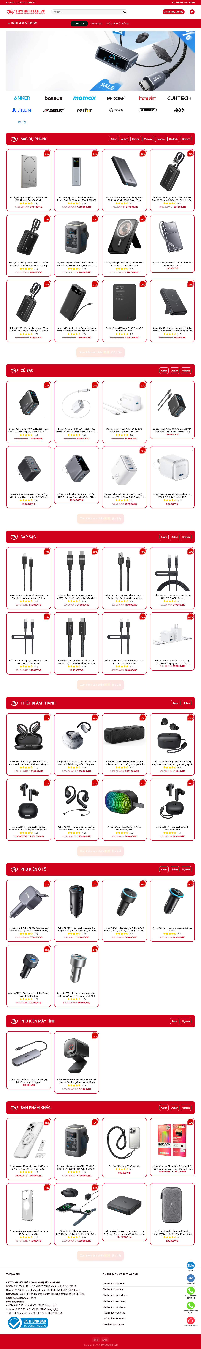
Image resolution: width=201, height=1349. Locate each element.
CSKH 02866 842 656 (191, 1325)
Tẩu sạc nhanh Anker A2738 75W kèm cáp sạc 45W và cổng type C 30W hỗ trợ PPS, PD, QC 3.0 (28, 929)
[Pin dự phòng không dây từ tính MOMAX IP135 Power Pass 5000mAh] (29, 171)
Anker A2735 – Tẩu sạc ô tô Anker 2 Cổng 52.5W (172, 929)
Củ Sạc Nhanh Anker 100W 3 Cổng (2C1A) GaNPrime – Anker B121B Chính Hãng (172, 430)
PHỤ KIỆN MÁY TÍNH (38, 1021)
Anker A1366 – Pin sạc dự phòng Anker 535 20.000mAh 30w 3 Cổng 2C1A (124, 198)
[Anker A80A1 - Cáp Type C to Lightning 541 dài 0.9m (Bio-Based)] (172, 569)
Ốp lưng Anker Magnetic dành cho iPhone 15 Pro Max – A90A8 (29, 1232)
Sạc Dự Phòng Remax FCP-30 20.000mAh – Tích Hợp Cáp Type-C (172, 264)
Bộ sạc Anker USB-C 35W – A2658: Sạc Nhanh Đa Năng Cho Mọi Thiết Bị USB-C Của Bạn (76, 430)
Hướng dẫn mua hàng (114, 1312)
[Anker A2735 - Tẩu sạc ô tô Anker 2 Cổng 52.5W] (172, 902)
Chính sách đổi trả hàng (115, 1295)
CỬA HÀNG (96, 23)
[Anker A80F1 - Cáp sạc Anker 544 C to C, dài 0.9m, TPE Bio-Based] (29, 635)
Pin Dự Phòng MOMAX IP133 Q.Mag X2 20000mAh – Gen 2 (124, 329)
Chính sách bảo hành (114, 1283)
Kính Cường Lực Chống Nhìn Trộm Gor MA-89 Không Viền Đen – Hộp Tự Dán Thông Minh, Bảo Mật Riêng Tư (172, 1167)
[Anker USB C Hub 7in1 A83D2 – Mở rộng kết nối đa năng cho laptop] (29, 1054)
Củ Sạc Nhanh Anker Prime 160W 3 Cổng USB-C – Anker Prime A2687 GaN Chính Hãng (76, 496)
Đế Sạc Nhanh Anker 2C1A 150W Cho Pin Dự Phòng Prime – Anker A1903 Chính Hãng (124, 1232)
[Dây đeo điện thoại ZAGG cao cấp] (124, 1140)
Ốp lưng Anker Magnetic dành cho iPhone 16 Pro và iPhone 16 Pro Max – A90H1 (29, 1167)
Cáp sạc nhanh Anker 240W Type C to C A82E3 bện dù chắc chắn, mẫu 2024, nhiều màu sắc (76, 597)
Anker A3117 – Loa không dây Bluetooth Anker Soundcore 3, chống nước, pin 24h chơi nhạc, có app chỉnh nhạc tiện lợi (124, 763)
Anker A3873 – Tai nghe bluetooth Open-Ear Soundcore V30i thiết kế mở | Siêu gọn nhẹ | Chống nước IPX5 (28, 763)
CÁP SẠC (28, 537)
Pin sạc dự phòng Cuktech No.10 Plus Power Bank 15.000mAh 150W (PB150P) (76, 198)
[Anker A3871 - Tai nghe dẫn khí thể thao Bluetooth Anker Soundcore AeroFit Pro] (76, 801)
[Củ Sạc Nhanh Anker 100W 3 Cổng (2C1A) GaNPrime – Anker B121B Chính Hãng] (172, 403)
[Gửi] (124, 11)
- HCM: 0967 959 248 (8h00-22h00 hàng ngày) (31, 1305)
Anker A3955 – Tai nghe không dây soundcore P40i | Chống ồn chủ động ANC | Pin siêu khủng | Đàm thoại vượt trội (29, 828)
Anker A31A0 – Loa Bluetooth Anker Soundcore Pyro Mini (124, 828)
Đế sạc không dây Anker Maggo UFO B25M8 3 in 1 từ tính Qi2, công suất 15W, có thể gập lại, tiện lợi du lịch (76, 1233)
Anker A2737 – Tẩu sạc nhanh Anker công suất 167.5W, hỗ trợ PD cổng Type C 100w (76, 994)
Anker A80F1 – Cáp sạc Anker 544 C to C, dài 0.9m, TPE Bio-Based (28, 662)
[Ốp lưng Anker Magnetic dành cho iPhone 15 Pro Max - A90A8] (29, 1205)
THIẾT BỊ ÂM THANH (38, 703)
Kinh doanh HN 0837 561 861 (191, 1312)
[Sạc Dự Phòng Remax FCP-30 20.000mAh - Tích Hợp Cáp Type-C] (172, 237)
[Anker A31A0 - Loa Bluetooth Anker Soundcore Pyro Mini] (124, 801)
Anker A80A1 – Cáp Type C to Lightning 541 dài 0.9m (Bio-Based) (172, 596)
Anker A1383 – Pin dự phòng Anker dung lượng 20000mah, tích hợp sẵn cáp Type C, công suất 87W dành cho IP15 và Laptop (76, 329)
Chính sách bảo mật (113, 1289)
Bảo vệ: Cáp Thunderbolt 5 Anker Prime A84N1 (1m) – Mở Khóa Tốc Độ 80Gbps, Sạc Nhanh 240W (76, 662)
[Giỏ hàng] (192, 11)
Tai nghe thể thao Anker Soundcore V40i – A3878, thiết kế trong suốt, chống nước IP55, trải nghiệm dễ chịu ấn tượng (76, 763)
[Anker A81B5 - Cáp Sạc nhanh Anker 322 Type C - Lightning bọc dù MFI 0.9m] (29, 569)
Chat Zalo (191, 1270)
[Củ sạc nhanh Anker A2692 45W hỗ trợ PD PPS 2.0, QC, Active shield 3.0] (172, 468)
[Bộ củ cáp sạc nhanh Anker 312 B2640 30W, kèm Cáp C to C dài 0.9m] (124, 403)
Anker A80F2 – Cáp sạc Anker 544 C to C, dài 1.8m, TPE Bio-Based (124, 662)
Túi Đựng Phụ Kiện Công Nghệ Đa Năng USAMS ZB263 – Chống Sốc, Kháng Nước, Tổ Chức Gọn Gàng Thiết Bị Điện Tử (172, 1233)
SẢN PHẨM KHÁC (36, 1107)
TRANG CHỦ (79, 23)
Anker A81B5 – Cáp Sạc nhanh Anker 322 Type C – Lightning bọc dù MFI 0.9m (28, 596)
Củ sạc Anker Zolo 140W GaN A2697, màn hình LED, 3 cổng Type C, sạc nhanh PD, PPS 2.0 (28, 430)
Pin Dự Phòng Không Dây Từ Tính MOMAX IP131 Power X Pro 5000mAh (124, 264)
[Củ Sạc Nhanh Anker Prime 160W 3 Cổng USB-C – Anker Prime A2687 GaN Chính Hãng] (76, 468)
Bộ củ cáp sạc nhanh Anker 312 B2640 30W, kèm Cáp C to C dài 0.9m (124, 430)
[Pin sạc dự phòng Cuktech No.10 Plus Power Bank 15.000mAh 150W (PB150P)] (76, 171)
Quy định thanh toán (113, 1324)
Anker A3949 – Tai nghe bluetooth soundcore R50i (172, 828)
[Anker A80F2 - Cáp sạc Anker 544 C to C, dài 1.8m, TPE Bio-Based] (124, 635)
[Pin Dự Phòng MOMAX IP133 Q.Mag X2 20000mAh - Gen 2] (124, 302)
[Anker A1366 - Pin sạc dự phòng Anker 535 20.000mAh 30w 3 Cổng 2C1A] (124, 171)
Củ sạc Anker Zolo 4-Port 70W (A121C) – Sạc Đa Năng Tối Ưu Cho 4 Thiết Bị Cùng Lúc (124, 495)
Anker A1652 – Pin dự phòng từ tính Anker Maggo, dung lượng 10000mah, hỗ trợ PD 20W (172, 329)
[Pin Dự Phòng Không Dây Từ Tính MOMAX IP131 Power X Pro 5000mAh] (124, 237)
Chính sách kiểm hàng (114, 1307)
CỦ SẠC (27, 370)
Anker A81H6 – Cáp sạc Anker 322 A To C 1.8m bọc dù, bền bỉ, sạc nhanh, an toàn (124, 596)
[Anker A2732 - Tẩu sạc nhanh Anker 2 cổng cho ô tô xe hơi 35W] (29, 967)
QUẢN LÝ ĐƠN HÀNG (117, 23)
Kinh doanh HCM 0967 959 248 (191, 1297)
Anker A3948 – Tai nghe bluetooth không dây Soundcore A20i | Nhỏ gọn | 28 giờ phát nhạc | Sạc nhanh (172, 763)
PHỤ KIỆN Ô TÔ (33, 869)
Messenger (191, 1283)
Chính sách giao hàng (114, 1301)
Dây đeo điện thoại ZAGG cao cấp (124, 1166)
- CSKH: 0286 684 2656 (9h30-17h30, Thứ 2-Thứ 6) (34, 1313)
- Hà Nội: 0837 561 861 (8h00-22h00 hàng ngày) (32, 1309)
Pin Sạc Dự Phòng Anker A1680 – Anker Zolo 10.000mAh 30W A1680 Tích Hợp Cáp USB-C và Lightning (172, 199)
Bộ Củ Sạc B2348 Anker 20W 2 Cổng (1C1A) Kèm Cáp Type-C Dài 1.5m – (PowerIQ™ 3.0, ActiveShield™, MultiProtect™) (172, 662)
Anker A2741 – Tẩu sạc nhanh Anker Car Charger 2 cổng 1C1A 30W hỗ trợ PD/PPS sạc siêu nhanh (76, 929)
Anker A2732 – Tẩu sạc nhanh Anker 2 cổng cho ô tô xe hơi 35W (28, 994)
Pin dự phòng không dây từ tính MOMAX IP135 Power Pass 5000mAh (28, 198)
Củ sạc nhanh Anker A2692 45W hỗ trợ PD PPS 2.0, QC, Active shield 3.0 (172, 495)
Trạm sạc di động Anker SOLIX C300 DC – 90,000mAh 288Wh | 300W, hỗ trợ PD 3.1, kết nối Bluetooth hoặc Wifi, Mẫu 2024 (76, 264)
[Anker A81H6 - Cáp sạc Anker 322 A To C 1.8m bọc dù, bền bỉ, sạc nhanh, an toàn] (124, 569)
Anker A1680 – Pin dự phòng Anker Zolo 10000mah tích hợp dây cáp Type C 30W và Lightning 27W (28, 329)
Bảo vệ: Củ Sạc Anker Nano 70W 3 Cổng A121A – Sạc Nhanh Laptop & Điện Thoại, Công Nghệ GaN (28, 496)
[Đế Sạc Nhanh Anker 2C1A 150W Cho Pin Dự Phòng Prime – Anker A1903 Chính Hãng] (124, 1205)
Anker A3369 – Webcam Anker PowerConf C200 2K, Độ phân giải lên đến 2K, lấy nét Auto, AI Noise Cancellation (77, 1081)
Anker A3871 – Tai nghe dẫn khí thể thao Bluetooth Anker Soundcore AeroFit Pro (76, 828)
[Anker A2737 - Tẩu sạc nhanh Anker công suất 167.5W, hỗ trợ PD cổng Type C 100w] (76, 967)
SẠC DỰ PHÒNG (34, 139)
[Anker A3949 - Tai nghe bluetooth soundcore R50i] (172, 801)
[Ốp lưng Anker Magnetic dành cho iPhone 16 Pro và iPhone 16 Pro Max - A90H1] (29, 1140)
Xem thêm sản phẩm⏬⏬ (100, 352)
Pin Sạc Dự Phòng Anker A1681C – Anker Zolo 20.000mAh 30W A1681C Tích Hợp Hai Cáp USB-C (28, 264)
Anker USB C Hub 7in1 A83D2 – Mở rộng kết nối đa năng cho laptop (29, 1081)
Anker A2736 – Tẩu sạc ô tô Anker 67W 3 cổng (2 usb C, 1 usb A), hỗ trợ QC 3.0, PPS (124, 929)
